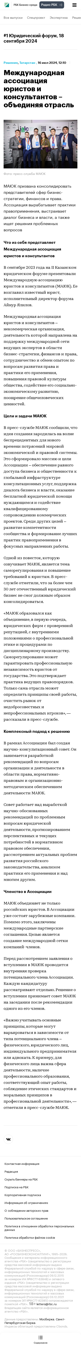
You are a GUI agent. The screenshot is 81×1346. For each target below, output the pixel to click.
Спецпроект (36, 17)
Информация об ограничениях (26, 1202)
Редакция (11, 1171)
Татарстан (27, 62)
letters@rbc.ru (46, 1303)
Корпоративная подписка (22, 1194)
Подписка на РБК (16, 1186)
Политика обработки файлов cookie (29, 1237)
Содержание (40, 1342)
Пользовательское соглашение (26, 1218)
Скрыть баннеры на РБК (21, 1179)
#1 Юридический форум (30, 36)
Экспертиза (59, 17)
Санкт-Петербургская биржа (34, 1321)
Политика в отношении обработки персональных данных (39, 1228)
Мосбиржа (46, 1319)
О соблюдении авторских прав (26, 1210)
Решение (11, 62)
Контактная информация (21, 1163)
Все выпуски (13, 17)
